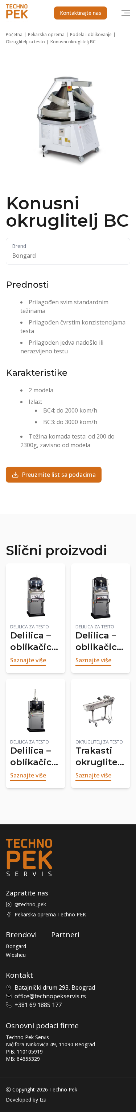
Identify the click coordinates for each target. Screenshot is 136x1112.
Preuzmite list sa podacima (59, 475)
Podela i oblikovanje (91, 35)
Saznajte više (28, 660)
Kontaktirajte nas (80, 12)
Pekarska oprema (46, 35)
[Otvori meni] (125, 13)
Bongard (16, 946)
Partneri (65, 934)
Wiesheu (16, 954)
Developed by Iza (26, 1099)
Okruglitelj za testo (25, 42)
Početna (14, 35)
